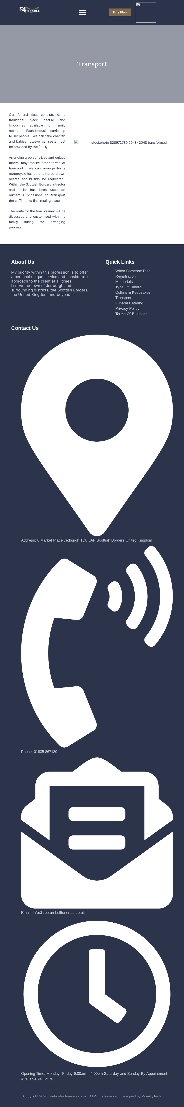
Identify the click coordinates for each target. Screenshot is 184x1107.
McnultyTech (151, 1096)
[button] (83, 12)
